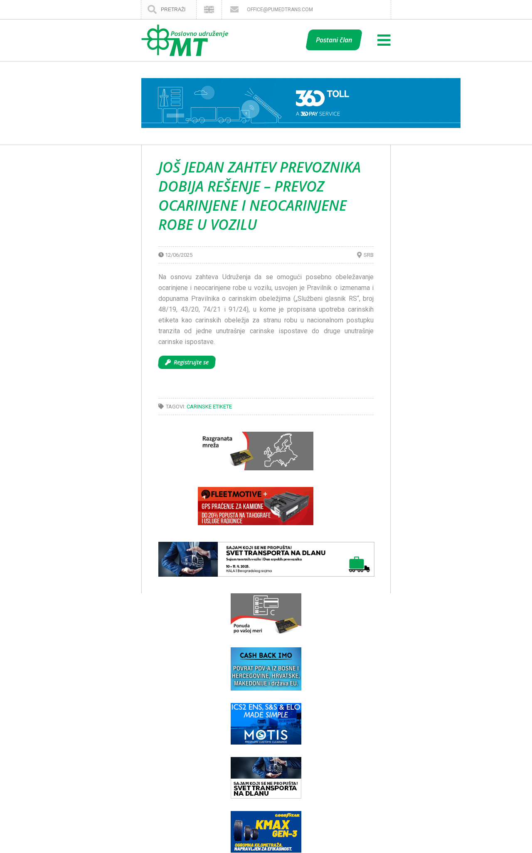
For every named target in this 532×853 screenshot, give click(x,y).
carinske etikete (209, 406)
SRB (369, 255)
